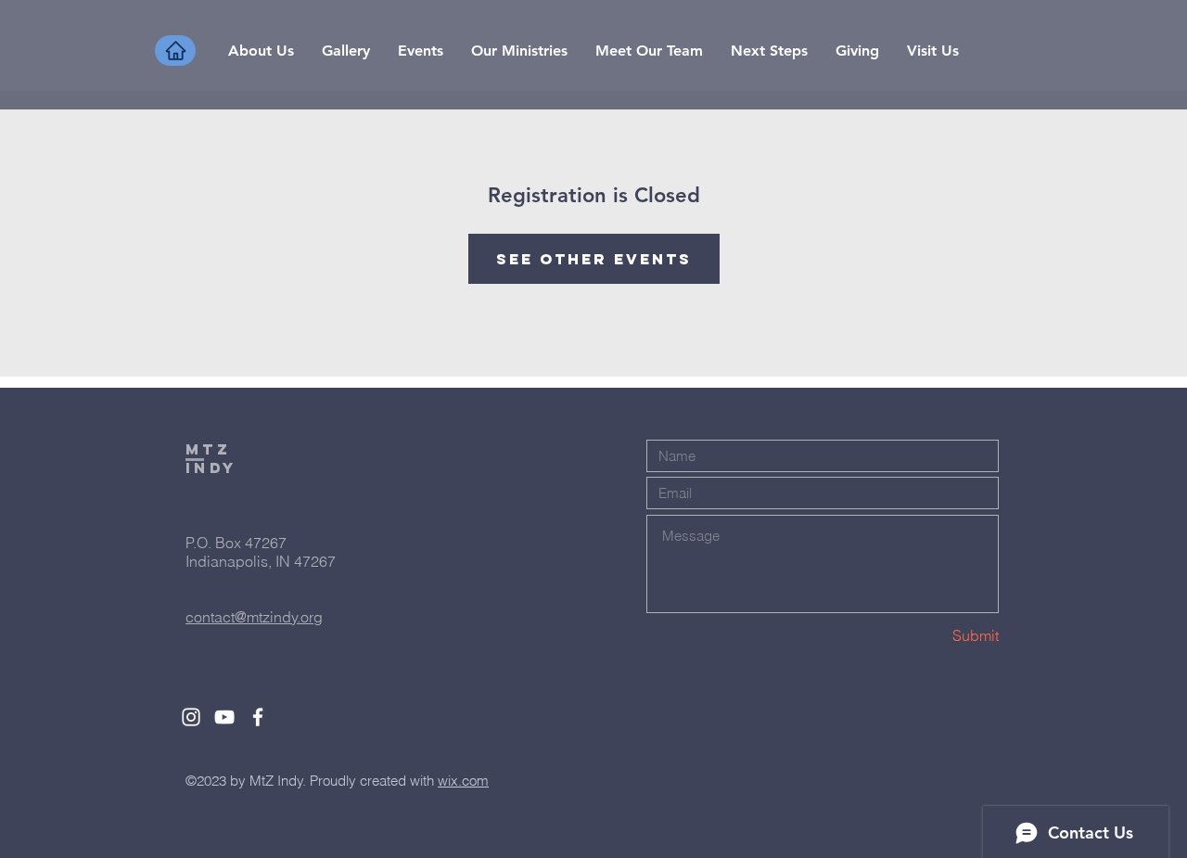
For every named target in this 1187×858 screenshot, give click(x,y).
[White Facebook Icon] (258, 717)
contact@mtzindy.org (254, 617)
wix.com (463, 780)
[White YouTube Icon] (224, 717)
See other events (594, 259)
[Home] (175, 50)
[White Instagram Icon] (191, 717)
